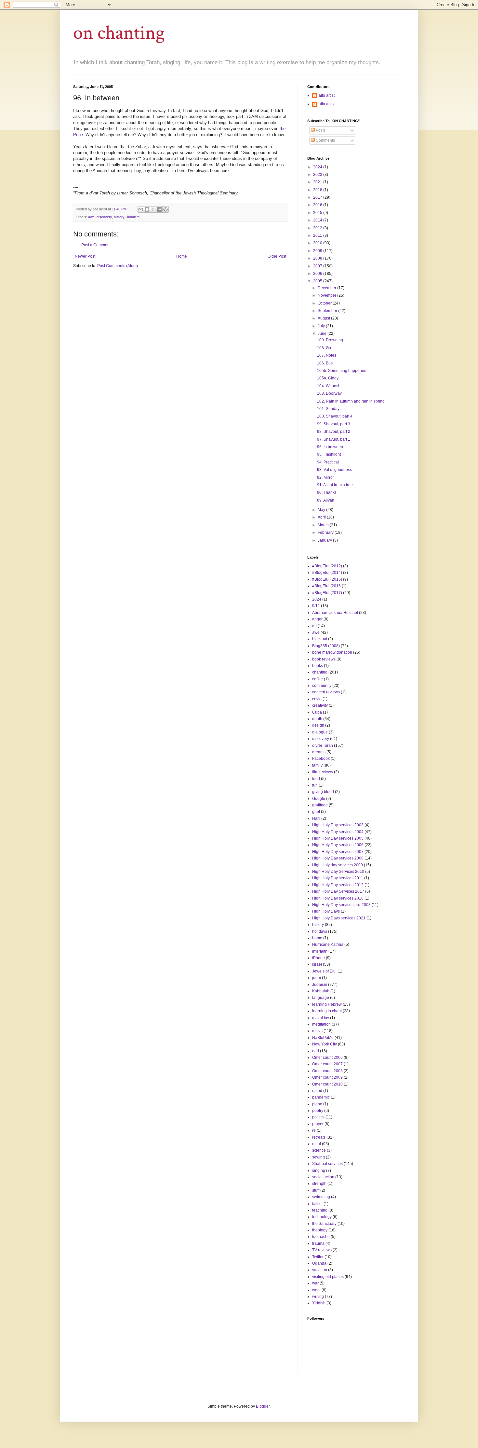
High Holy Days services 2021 (338, 918)
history (119, 217)
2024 (318, 167)
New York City (324, 1044)
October (325, 303)
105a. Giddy (328, 378)
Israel (317, 964)
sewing (318, 1157)
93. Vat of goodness (334, 469)
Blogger (263, 1406)
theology (319, 1230)
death (317, 719)
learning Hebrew (327, 1004)
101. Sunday (328, 408)
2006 (318, 273)
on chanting (119, 33)
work (316, 1290)
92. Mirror (325, 477)
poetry (317, 1110)
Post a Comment (96, 245)
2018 (318, 190)
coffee (317, 679)
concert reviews (326, 692)
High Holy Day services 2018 (338, 898)
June (322, 333)
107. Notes (326, 355)
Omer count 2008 (327, 1071)
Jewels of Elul (324, 971)
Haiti (316, 818)
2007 (318, 266)
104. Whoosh (328, 386)
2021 (318, 182)
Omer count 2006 (327, 1057)
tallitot (317, 1203)
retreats (318, 1137)
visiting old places (328, 1276)
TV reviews (322, 1250)
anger (317, 619)
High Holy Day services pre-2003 (341, 904)
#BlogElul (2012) (327, 566)
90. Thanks (327, 492)
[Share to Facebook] (159, 209)
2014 (318, 220)
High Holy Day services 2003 (338, 825)
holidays (319, 931)
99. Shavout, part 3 (333, 424)
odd (315, 1051)
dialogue (320, 732)
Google (318, 798)
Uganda (319, 1263)
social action (323, 1177)
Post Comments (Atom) (117, 265)
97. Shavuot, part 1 (333, 439)
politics (318, 1117)
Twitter (318, 1257)
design (318, 725)
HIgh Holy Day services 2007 (338, 851)
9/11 (316, 605)
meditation (321, 1024)
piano (317, 1104)
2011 (318, 235)
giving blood (323, 791)
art (314, 626)
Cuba (317, 712)
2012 (318, 228)
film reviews (322, 772)
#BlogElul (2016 (326, 586)
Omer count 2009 (327, 1077)
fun (315, 785)
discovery (104, 217)
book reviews (324, 659)
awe (91, 217)
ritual (316, 1144)
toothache (321, 1236)
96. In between (330, 447)
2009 (318, 250)
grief (316, 811)
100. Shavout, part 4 (334, 416)
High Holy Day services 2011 (337, 878)
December (327, 288)
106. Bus (325, 363)
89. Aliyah (325, 500)
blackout (319, 639)
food (316, 778)
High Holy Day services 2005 (338, 838)
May (322, 509)
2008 (318, 258)
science (319, 1150)
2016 (318, 205)
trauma (318, 1243)
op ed (317, 1090)
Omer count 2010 (327, 1084)
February (326, 532)
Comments (325, 140)
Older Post (277, 256)
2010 (318, 243)
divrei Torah (322, 745)
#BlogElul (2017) (327, 592)
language (320, 997)
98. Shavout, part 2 (333, 431)
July (322, 326)
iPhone (318, 958)
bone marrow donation (332, 652)
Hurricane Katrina (327, 944)
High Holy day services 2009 (337, 865)
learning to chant (327, 1011)
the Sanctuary (324, 1223)
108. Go (324, 348)
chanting (319, 672)
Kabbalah (320, 991)
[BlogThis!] (147, 209)
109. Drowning (330, 340)
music (317, 1031)
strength (319, 1183)
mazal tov (320, 1017)
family (317, 765)
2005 (318, 281)
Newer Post (85, 256)
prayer (318, 1124)
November (327, 295)
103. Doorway (329, 393)
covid (317, 699)
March (324, 525)
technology (322, 1216)
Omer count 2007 (327, 1064)
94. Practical (328, 462)
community (321, 685)
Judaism (132, 217)
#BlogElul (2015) (327, 579)
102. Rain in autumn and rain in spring (351, 401)
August (324, 318)
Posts (320, 130)
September (328, 310)
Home (181, 256)
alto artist (327, 95)
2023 (318, 174)
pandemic (321, 1097)
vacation (319, 1270)
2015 (318, 212)
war (315, 1283)
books (317, 665)
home (317, 938)
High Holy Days (326, 911)
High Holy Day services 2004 (338, 832)
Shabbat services (327, 1163)
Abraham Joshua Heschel (335, 612)
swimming (321, 1197)
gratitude (320, 805)
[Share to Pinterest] (165, 209)
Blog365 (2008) (326, 646)
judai (316, 977)
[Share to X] (153, 209)
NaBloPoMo (323, 1037)
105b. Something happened (341, 370)
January (325, 540)
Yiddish (318, 1303)
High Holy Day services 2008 (338, 858)
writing (318, 1296)
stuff (315, 1190)
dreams (318, 752)
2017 (318, 197)
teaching (319, 1210)
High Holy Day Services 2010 (338, 871)
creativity (320, 705)
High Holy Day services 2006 (338, 845)
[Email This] (141, 209)
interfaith (319, 951)
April (322, 517)
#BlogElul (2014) (327, 572)
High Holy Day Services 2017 (338, 891)
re (314, 1130)
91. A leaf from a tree (335, 485)
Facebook (321, 758)
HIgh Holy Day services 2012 (338, 885)
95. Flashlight (329, 454)
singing (318, 1170)
